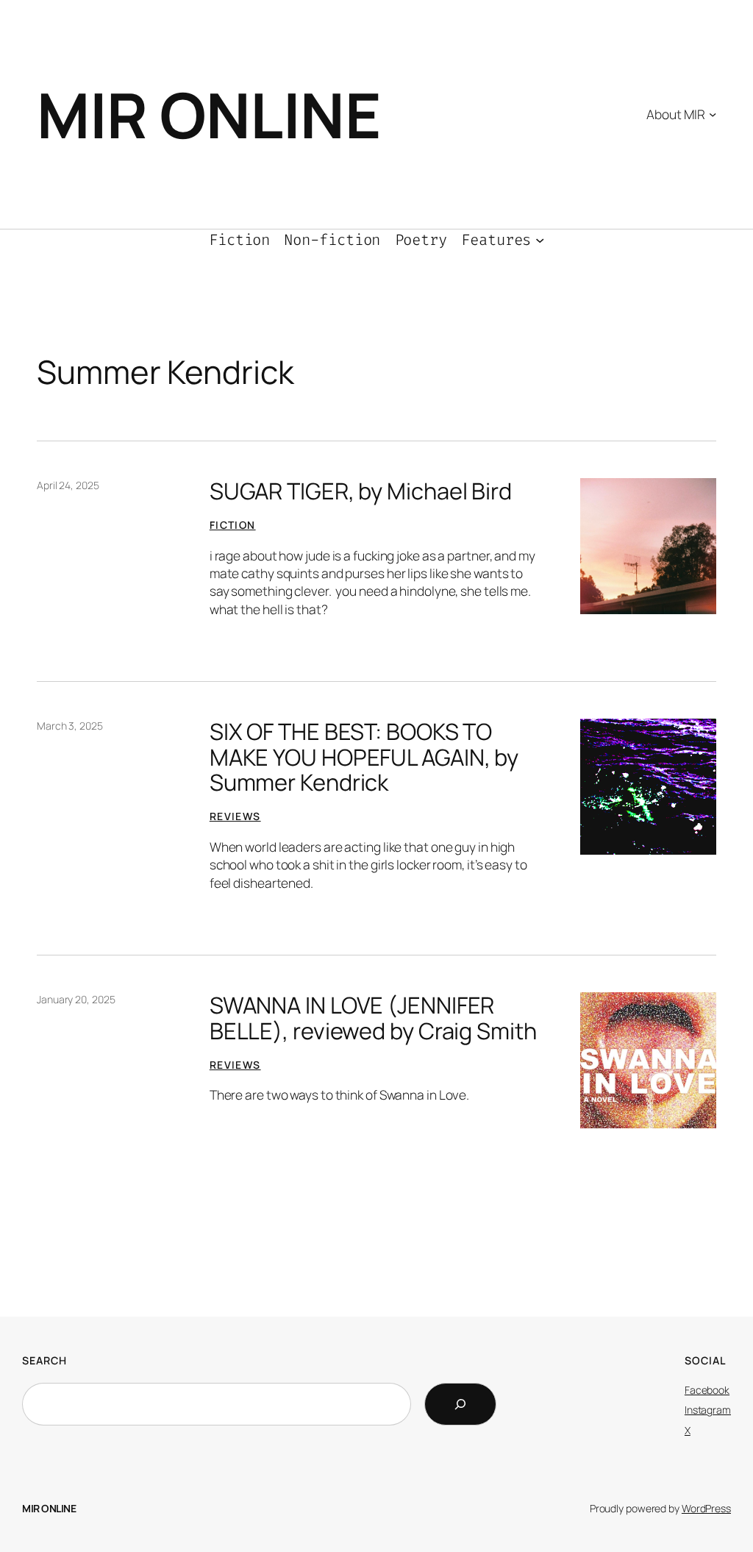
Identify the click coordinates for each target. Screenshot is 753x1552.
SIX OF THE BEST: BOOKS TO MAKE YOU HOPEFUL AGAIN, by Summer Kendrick (364, 757)
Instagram (708, 1410)
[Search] (460, 1404)
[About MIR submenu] (712, 114)
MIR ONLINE (208, 114)
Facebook (707, 1390)
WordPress (706, 1508)
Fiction (233, 525)
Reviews (235, 816)
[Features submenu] (539, 239)
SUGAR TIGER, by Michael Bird (361, 491)
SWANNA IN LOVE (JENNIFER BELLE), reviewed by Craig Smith (373, 1017)
